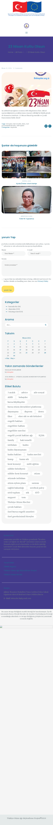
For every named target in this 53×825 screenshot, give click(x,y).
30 (14, 356)
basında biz (13, 306)
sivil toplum (20, 125)
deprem (28, 411)
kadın (25, 445)
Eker (10, 416)
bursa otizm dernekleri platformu (24, 407)
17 (20, 350)
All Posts (18, 52)
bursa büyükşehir (16, 402)
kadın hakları (14, 454)
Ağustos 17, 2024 (26, 216)
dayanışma (13, 411)
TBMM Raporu (10, 567)
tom (24, 497)
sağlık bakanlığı (16, 488)
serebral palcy (37, 488)
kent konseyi (14, 464)
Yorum (4, 259)
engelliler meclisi (17, 430)
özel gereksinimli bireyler (15, 124)
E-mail (29, 250)
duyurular (13, 127)
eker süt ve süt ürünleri (30, 416)
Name (4, 250)
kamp (10, 459)
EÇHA (41, 435)
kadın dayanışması (17, 449)
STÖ (37, 492)
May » (12, 358)
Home (10, 52)
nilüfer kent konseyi (18, 473)
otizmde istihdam (16, 478)
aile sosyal (39, 392)
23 (14, 353)
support (12, 497)
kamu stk (24, 459)
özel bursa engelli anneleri (21, 511)
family (11, 440)
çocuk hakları (15, 507)
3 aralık (11, 392)
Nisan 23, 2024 (7, 68)
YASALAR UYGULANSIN (13, 370)
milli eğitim (33, 464)
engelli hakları (15, 421)
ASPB (10, 397)
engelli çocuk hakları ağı (20, 435)
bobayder (9, 124)
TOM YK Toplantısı (26, 219)
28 (45, 353)
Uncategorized (14, 312)
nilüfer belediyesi (16, 469)
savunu (35, 483)
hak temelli (17, 124)
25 (26, 353)
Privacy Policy (43, 281)
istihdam (12, 445)
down (41, 411)
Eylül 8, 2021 (26, 181)
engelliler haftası (16, 426)
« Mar (7, 358)
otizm (23, 124)
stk (27, 492)
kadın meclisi (34, 454)
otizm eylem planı (17, 483)
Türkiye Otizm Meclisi (19, 502)
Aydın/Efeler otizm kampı (26, 184)
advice (24, 392)
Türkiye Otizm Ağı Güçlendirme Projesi (20, 571)
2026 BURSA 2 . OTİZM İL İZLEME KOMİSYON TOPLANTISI (25, 377)
